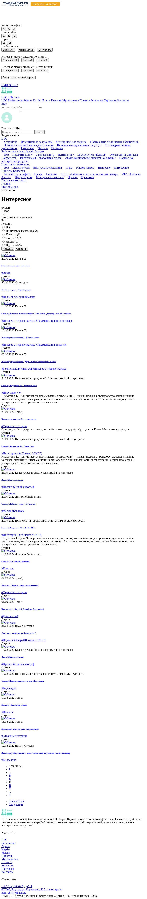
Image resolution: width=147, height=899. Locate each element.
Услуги (46, 100)
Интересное (121, 167)
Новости (56, 100)
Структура (10, 141)
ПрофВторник (23, 177)
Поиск (40, 132)
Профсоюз (87, 177)
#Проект (6, 486)
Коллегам (97, 100)
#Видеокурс (8, 688)
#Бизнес (26, 453)
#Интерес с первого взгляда (18, 320)
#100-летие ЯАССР (34, 640)
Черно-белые (26, 49)
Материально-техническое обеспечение (114, 141)
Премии (73, 177)
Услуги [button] (39, 151)
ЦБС (4, 100)
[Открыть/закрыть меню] (20, 111)
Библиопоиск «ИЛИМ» (91, 154)
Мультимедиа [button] (21, 164)
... (10, 772)
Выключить (45, 49)
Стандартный (10, 60)
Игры (69, 167)
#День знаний (9, 616)
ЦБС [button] (4, 138)
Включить (8, 49)
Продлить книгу (22, 154)
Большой (42, 60)
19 (10, 785)
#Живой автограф (23, 486)
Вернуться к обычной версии (18, 77)
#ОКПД (37, 453)
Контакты (123, 100)
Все (6, 154)
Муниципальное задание (71, 141)
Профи (38, 174)
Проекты (85, 100)
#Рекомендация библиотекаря (54, 320)
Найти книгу (66, 154)
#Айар (18, 640)
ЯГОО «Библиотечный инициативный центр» (89, 174)
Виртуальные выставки (47, 167)
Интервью (104, 167)
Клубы (37, 100)
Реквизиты (27, 148)
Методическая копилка (50, 177)
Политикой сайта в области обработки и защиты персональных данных (47, 11)
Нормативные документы (36, 141)
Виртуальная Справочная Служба (40, 157)
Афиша (27, 100)
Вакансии (57, 148)
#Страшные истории (14, 426)
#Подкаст (7, 296)
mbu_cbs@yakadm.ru (13, 892)
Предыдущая (16, 800)
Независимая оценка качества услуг (79, 145)
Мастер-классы (85, 167)
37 (10, 794)
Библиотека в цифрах (17, 174)
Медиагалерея (21, 167)
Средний (27, 60)
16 (10, 775)
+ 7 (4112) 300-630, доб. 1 (16, 886)
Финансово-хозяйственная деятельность (28, 145)
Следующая (16, 804)
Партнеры (110, 100)
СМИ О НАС (9, 85)
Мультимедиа (70, 100)
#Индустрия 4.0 (11, 392)
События (51, 174)
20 (10, 788)
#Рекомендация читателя (51, 344)
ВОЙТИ (10, 110)
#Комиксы (18, 510)
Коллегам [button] (19, 170)
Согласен (8, 22)
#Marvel (6, 510)
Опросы (43, 148)
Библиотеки (15, 100)
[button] (4, 103)
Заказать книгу (45, 154)
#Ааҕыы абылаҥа (24, 296)
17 (10, 778)
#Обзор (5, 272)
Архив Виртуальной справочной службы (90, 157)
